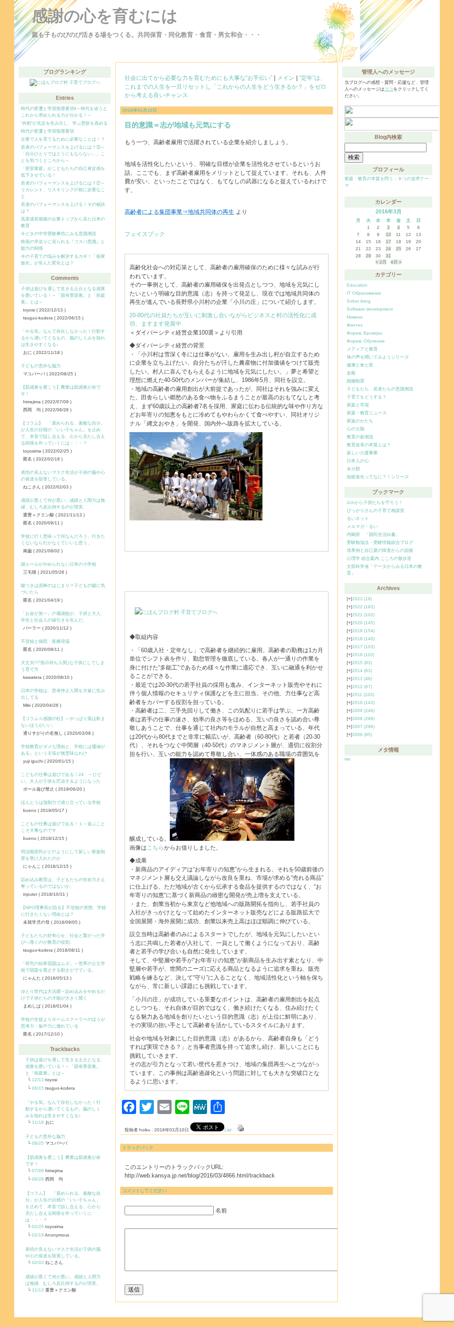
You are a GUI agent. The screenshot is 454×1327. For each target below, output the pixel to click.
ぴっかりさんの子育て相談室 (375, 510)
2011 (363, 694)
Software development (370, 309)
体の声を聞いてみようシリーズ (378, 356)
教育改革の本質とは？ (369, 444)
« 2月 (381, 262)
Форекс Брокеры (364, 333)
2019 (363, 630)
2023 (362, 598)
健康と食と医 (360, 364)
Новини (355, 317)
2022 (363, 606)
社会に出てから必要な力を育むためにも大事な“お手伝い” (198, 78)
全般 (351, 372)
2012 (362, 686)
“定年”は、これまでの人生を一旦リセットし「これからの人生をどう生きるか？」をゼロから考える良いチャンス (225, 86)
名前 (221, 1210)
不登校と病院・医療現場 (45, 641)
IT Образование (364, 293)
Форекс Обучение (366, 341)
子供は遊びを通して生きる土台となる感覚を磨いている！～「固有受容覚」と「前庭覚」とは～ (63, 295)
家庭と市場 (358, 404)
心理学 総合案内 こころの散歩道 (379, 558)
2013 (362, 678)
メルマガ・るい (362, 526)
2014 (362, 670)
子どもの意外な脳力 (41, 365)
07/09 (38, 1170)
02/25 (38, 1226)
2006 (362, 734)
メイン (285, 78)
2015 (362, 662)
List (227, 1129)
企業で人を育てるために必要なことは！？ (63, 139)
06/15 (38, 1088)
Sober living (359, 301)
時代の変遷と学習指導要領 (47, 131)
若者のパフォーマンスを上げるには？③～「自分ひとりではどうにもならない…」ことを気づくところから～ (63, 154)
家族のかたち (360, 420)
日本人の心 (358, 460)
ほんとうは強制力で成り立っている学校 (61, 802)
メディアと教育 (362, 349)
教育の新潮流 (360, 436)
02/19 (38, 1234)
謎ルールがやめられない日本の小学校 (58, 564)
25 (398, 248)
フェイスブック (145, 234)
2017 (363, 646)
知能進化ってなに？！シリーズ (378, 476)
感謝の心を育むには (105, 16)
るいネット (358, 518)
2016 (363, 654)
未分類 (353, 468)
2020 (363, 622)
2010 (363, 702)
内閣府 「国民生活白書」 (373, 534)
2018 (363, 638)
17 (388, 241)
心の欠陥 (355, 428)
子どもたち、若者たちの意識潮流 (380, 388)
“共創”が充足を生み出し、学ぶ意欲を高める (64, 123)
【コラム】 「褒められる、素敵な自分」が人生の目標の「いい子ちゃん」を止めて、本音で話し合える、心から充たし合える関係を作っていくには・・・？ (63, 1206)
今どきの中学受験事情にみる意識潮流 (58, 233)
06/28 (38, 1179)
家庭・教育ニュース (367, 412)
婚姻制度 (355, 380)
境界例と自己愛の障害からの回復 (380, 550)
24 (388, 248)
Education (357, 285)
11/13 (38, 1290)
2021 (363, 614)
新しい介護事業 (362, 452)
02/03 (38, 1262)
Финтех (355, 325)
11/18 (38, 1122)
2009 (363, 710)
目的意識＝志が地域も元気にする (178, 125)
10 (388, 234)
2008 (363, 718)
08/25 (38, 1143)
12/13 (38, 1079)
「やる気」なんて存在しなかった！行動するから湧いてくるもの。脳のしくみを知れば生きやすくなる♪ (63, 338)
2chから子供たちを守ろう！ (375, 502)
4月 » (396, 262)
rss (347, 758)
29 (368, 255)
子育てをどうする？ (367, 396)
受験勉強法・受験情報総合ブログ (380, 542)
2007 (363, 726)
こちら (155, 847)
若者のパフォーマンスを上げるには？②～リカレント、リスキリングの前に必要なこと (63, 190)
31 (388, 255)
